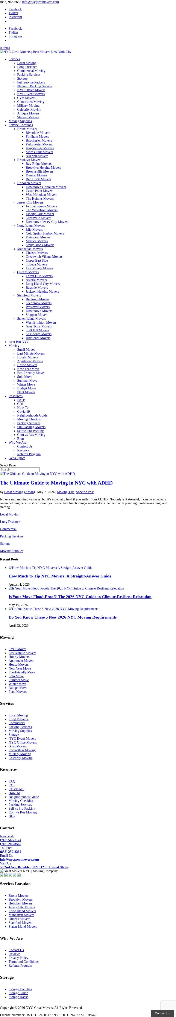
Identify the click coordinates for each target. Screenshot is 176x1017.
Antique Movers (28, 113)
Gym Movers (26, 98)
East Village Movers (39, 268)
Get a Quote (17, 458)
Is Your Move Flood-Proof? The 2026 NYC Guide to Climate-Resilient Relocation (80, 596)
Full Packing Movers (31, 427)
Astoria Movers (36, 280)
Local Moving (26, 63)
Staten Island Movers (31, 318)
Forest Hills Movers (39, 276)
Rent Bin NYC (19, 342)
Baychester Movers (39, 140)
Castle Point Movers (39, 191)
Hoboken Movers (29, 183)
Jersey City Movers (30, 202)
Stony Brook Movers (40, 245)
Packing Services (28, 74)
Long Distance (27, 67)
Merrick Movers (37, 241)
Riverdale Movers (38, 132)
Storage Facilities (20, 989)
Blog (20, 438)
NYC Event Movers (31, 94)
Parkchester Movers (39, 144)
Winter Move (26, 384)
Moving (14, 345)
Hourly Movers (27, 357)
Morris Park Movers (39, 152)
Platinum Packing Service (34, 86)
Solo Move (24, 376)
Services (14, 59)
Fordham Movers (37, 136)
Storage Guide (18, 993)
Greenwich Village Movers (44, 256)
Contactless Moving (30, 101)
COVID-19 (16, 789)
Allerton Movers (37, 156)
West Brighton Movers (41, 322)
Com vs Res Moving (31, 435)
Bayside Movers (37, 287)
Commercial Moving (31, 71)
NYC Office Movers (31, 90)
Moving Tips (65, 492)
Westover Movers (38, 307)
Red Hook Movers (38, 179)
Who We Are (17, 442)
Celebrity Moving (29, 109)
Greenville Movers (38, 218)
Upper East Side (37, 260)
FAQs (21, 400)
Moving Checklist (29, 419)
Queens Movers (28, 272)
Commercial (8, 529)
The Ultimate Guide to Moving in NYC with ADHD (56, 483)
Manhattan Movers (30, 249)
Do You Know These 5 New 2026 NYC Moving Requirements (63, 617)
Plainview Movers (38, 237)
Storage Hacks (18, 997)
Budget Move (26, 388)
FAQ (12, 781)
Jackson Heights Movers (42, 291)
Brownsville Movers (39, 171)
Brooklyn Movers (29, 160)
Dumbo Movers (36, 175)
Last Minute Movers (31, 353)
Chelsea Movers (37, 253)
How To (23, 407)
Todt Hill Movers (37, 330)
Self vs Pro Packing (30, 431)
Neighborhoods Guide (32, 415)
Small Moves (26, 349)
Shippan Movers (37, 314)
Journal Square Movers (41, 206)
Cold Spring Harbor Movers (45, 233)
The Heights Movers (40, 198)
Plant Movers (26, 392)
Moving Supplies (20, 121)
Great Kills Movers (39, 326)
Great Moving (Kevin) (19, 492)
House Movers (27, 365)
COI (20, 404)
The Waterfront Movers (42, 210)
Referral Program (29, 454)
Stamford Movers (29, 295)
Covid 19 (23, 411)
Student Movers (28, 117)
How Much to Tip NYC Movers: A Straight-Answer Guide (60, 576)
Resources (16, 396)
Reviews (23, 450)
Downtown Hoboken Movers (46, 187)
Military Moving (28, 105)
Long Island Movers (31, 225)
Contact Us (24, 446)
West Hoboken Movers (41, 194)
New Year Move (28, 369)
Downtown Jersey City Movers (47, 222)
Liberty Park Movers (40, 214)
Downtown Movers (39, 311)
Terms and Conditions (23, 961)
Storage (22, 78)
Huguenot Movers (38, 338)
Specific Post (85, 492)
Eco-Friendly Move (30, 373)
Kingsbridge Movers (40, 148)
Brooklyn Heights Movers (43, 167)
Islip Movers (34, 229)
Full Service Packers (31, 82)
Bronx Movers (27, 129)
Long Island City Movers (43, 284)
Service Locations (21, 125)
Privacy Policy (18, 958)
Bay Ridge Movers (39, 163)
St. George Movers (39, 334)
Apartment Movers (30, 361)
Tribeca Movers (36, 264)
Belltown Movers (37, 299)
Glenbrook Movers (39, 303)
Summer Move (27, 380)
